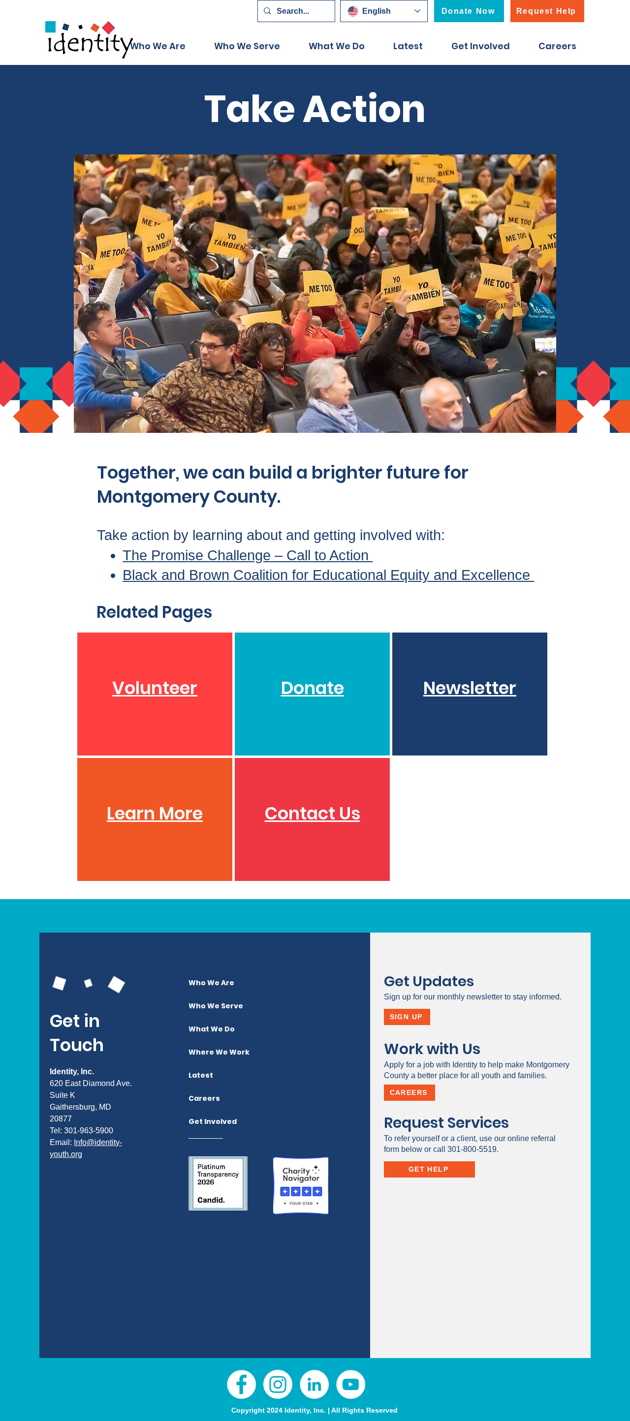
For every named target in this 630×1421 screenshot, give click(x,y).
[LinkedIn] (314, 1384)
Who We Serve (208, 1006)
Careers (204, 1098)
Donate (312, 688)
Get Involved (208, 1121)
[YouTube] (350, 1384)
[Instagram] (277, 1384)
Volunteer (154, 688)
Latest (201, 1075)
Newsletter (469, 688)
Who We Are (208, 983)
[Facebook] (241, 1384)
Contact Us (312, 813)
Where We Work (208, 1052)
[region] (154, 694)
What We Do (208, 1029)
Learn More (155, 813)
